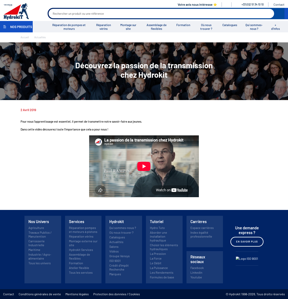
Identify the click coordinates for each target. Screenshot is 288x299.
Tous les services (81, 272)
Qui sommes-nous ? (254, 26)
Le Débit (155, 263)
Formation (183, 25)
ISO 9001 (115, 261)
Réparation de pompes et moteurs (69, 26)
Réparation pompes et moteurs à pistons (83, 229)
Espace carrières (202, 228)
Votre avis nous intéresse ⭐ (197, 4)
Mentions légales (77, 294)
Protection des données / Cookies (116, 294)
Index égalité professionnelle (201, 234)
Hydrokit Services (81, 250)
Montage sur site (128, 26)
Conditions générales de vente (40, 294)
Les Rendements (161, 272)
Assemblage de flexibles (157, 26)
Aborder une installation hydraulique (158, 236)
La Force (156, 258)
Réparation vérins (103, 26)
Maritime (34, 250)
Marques (115, 274)
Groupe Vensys (119, 256)
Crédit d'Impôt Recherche (119, 267)
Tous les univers (39, 263)
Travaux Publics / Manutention (40, 234)
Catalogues (229, 25)
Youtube (196, 277)
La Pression (158, 253)
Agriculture (36, 228)
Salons (114, 246)
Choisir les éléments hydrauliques (164, 247)
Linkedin (196, 272)
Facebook (197, 268)
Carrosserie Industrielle (36, 243)
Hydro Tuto (157, 228)
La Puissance (159, 268)
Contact (279, 4)
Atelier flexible (79, 268)
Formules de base (162, 277)
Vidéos (114, 251)
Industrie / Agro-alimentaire (39, 256)
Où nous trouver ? (206, 26)
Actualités (116, 242)
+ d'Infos (275, 26)
